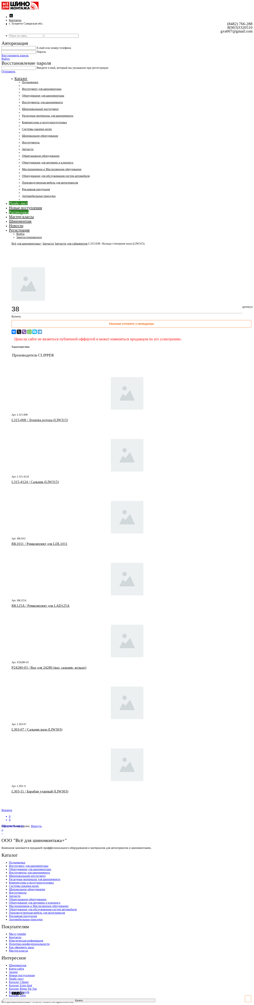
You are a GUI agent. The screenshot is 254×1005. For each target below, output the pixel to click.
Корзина (6, 815)
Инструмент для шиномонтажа (41, 89)
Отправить (8, 71)
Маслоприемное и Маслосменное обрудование (51, 169)
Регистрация (19, 230)
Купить (79, 1000)
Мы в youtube (17, 933)
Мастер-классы (21, 216)
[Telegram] (40, 332)
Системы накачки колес (37, 129)
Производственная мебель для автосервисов (50, 182)
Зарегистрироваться (29, 237)
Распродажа (19, 212)
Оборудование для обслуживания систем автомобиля (56, 176)
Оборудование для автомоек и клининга (47, 162)
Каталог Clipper (19, 982)
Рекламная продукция (36, 189)
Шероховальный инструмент (40, 109)
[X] (19, 332)
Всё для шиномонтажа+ (27, 243)
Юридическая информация (26, 940)
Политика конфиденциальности (29, 944)
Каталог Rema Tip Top (23, 988)
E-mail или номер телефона (54, 47)
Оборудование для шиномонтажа (43, 95)
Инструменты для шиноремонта (42, 102)
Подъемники (30, 82)
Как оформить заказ (21, 947)
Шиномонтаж (20, 221)
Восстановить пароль (15, 55)
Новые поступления (25, 208)
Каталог (21, 78)
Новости (16, 225)
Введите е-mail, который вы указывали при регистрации (72, 67)
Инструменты (31, 142)
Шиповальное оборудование (40, 135)
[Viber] (24, 332)
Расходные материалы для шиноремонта (47, 115)
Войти (5, 58)
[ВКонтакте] (14, 332)
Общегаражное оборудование (41, 155)
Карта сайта (16, 968)
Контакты (15, 20)
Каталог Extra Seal (20, 985)
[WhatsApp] (29, 332)
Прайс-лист (18, 203)
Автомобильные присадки (39, 196)
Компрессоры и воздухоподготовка (44, 122)
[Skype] (34, 332)
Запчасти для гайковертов (71, 243)
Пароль (41, 51)
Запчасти (27, 149)
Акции (13, 972)
